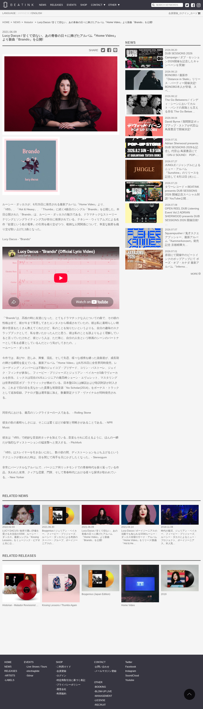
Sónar (30, 675)
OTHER (112, 5)
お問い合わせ (102, 666)
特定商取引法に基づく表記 (71, 680)
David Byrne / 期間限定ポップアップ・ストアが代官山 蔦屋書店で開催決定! (182, 125)
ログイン (184, 13)
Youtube (129, 680)
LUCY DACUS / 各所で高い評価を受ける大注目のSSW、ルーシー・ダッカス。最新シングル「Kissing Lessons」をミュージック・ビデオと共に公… (21, 537)
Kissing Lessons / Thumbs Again (59, 605)
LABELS (9, 680)
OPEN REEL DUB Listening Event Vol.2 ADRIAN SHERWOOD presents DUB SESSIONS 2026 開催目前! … (182, 216)
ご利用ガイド (64, 666)
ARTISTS (10, 675)
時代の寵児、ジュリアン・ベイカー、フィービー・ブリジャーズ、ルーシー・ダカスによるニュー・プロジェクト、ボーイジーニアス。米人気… (179, 537)
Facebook (130, 666)
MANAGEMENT (103, 696)
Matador (28, 22)
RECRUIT (100, 704)
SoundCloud (132, 675)
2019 (164, 594)
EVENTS (71, 5)
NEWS (42, 5)
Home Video (128, 605)
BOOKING (100, 686)
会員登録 (173, 13)
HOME (6, 22)
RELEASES (56, 5)
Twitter (128, 662)
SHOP (83, 5)
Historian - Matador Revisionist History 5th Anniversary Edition (35, 605)
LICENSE (100, 700)
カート (193, 13)
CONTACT (96, 5)
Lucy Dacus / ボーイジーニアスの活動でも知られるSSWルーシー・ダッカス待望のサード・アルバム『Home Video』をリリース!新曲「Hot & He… (139, 537)
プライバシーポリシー (68, 684)
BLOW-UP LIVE (103, 691)
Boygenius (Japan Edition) (96, 594)
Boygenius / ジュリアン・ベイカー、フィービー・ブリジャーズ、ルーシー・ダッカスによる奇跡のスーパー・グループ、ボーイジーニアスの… (60, 537)
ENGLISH (37, 13)
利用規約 (61, 693)
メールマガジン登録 (105, 671)
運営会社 (61, 689)
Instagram (130, 671)
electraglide (33, 671)
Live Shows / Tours (37, 666)
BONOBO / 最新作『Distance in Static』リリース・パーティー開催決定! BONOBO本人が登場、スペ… (182, 83)
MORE (194, 273)
